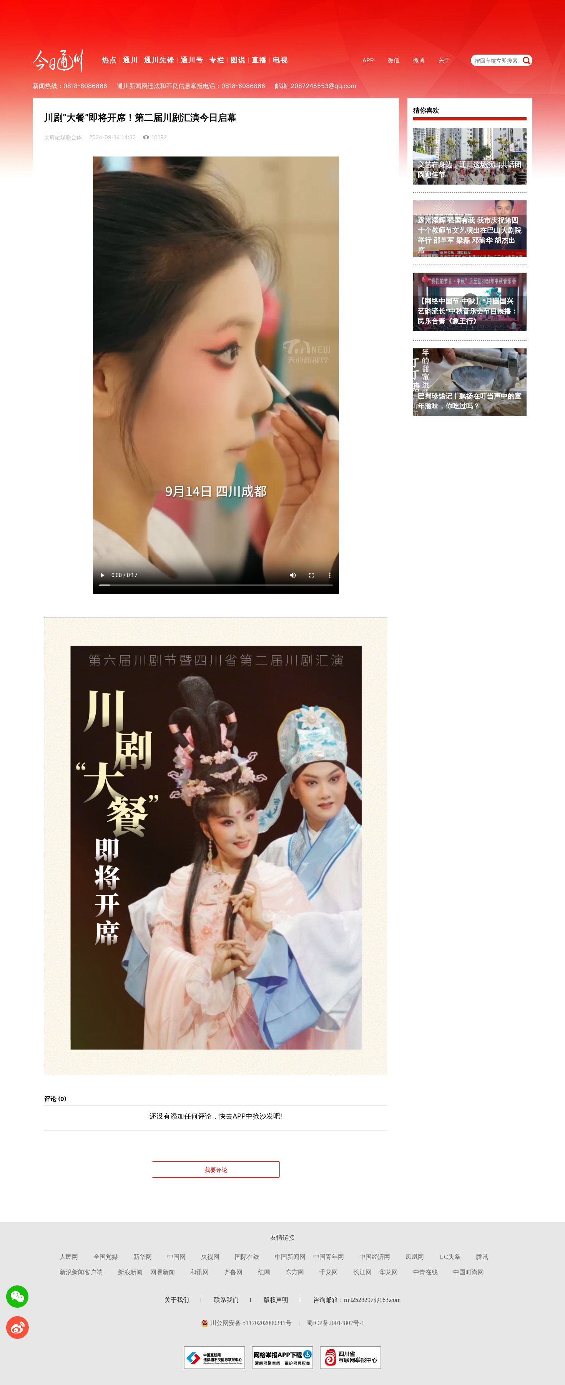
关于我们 (177, 1300)
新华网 (142, 1256)
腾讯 (482, 1256)
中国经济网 (374, 1256)
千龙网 (328, 1272)
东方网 (295, 1272)
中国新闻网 (290, 1256)
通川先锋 (159, 59)
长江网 (362, 1272)
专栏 (217, 59)
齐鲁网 (233, 1272)
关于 (444, 60)
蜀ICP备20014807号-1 (335, 1323)
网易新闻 (162, 1272)
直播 (259, 59)
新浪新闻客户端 (81, 1272)
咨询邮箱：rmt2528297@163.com (356, 1300)
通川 (130, 59)
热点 (109, 59)
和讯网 (199, 1272)
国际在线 (247, 1256)
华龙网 (388, 1272)
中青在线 (425, 1272)
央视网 (210, 1256)
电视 (280, 59)
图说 (238, 59)
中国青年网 (328, 1256)
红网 (264, 1272)
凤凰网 (414, 1256)
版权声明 (276, 1300)
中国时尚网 (468, 1272)
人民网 (69, 1256)
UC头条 (449, 1256)
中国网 (176, 1256)
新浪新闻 (130, 1272)
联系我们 (226, 1300)
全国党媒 (105, 1256)
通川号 (192, 59)
